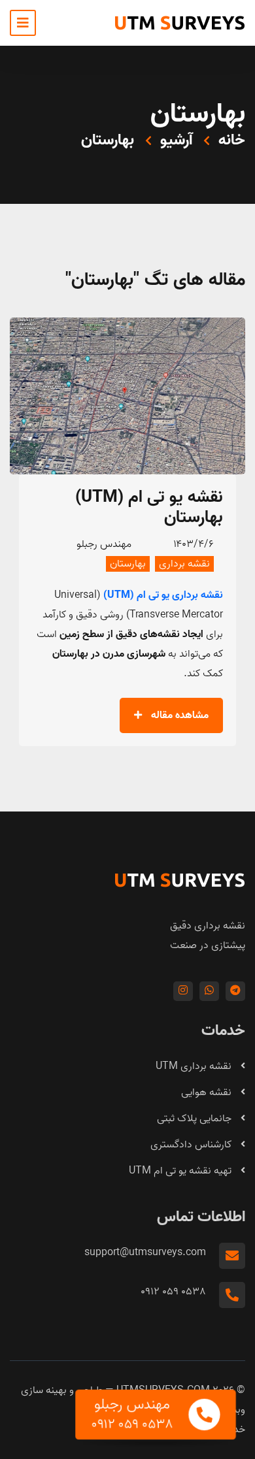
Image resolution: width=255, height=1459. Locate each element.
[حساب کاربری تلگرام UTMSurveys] (235, 991)
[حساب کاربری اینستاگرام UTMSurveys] (183, 991)
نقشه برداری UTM (195, 1066)
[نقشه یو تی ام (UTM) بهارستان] (127, 396)
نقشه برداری (184, 564)
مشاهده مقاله (178, 715)
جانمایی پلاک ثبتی (195, 1118)
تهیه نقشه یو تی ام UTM (181, 1170)
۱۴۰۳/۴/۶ (193, 544)
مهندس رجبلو (103, 544)
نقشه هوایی (207, 1092)
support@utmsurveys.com (145, 1252)
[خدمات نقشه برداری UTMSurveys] (179, 23)
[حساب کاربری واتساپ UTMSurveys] (209, 991)
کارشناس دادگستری (192, 1144)
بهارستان (128, 564)
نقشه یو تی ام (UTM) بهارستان (148, 507)
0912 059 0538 (173, 1291)
